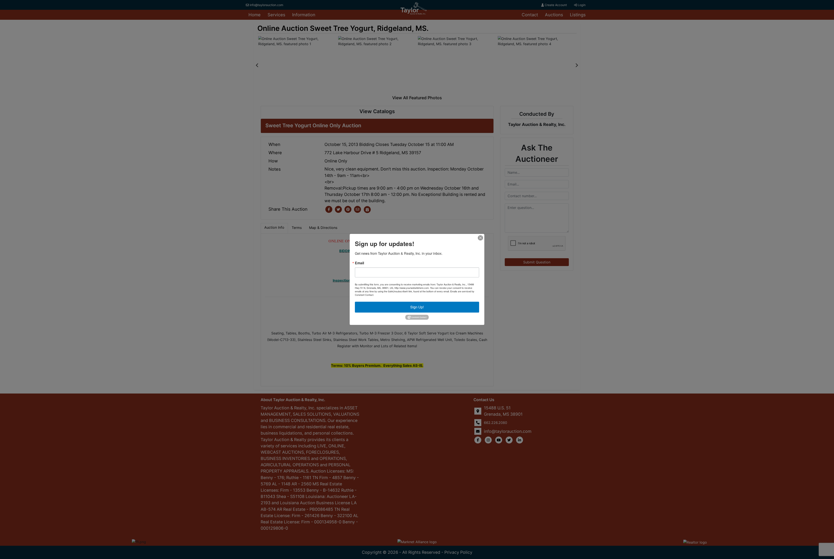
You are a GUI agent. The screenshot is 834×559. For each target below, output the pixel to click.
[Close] (480, 237)
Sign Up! (417, 306)
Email (359, 263)
